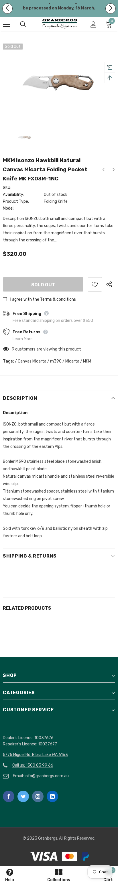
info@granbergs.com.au (47, 775)
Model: (8, 208)
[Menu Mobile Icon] (6, 24)
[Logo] (60, 24)
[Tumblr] (52, 796)
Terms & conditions (58, 299)
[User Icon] (94, 24)
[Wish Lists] (95, 284)
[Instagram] (38, 796)
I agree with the (24, 299)
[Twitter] (23, 796)
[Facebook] (8, 796)
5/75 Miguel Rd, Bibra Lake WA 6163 (35, 754)
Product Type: (16, 201)
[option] (59, 81)
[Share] (110, 284)
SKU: (7, 187)
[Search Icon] (28, 24)
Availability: (13, 194)
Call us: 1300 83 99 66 (32, 765)
